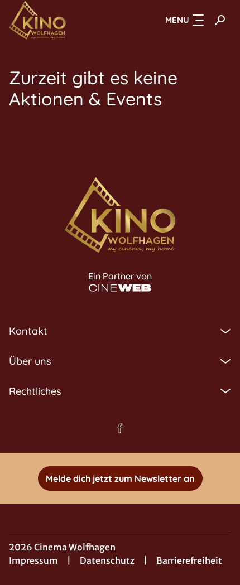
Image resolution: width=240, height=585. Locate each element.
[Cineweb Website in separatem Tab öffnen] (120, 288)
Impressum (33, 560)
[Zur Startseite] (65, 20)
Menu (177, 19)
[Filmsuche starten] (220, 20)
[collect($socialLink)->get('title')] (120, 428)
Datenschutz (107, 560)
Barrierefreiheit (189, 560)
